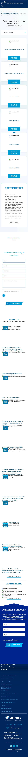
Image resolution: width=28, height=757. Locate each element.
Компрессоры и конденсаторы (9, 699)
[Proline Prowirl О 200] (14, 161)
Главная (3, 12)
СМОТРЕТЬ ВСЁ (14, 222)
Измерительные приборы (8, 678)
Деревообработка (6, 708)
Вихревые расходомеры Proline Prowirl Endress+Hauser (13, 14)
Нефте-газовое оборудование (9, 693)
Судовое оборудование (7, 681)
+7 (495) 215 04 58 (14, 725)
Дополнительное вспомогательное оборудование (6, 688)
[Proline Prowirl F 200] (14, 114)
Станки (3, 705)
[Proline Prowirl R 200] (14, 137)
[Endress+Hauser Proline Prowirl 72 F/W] (14, 43)
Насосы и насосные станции (8, 675)
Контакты (4, 669)
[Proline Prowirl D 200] (14, 90)
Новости (4, 667)
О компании (4, 664)
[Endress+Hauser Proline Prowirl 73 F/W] (14, 67)
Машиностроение (6, 696)
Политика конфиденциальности (14, 742)
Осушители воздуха (6, 711)
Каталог (10, 12)
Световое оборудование (8, 702)
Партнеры (12, 667)
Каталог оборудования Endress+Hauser (10, 12)
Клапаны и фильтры (6, 684)
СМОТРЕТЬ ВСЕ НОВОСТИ (14, 576)
